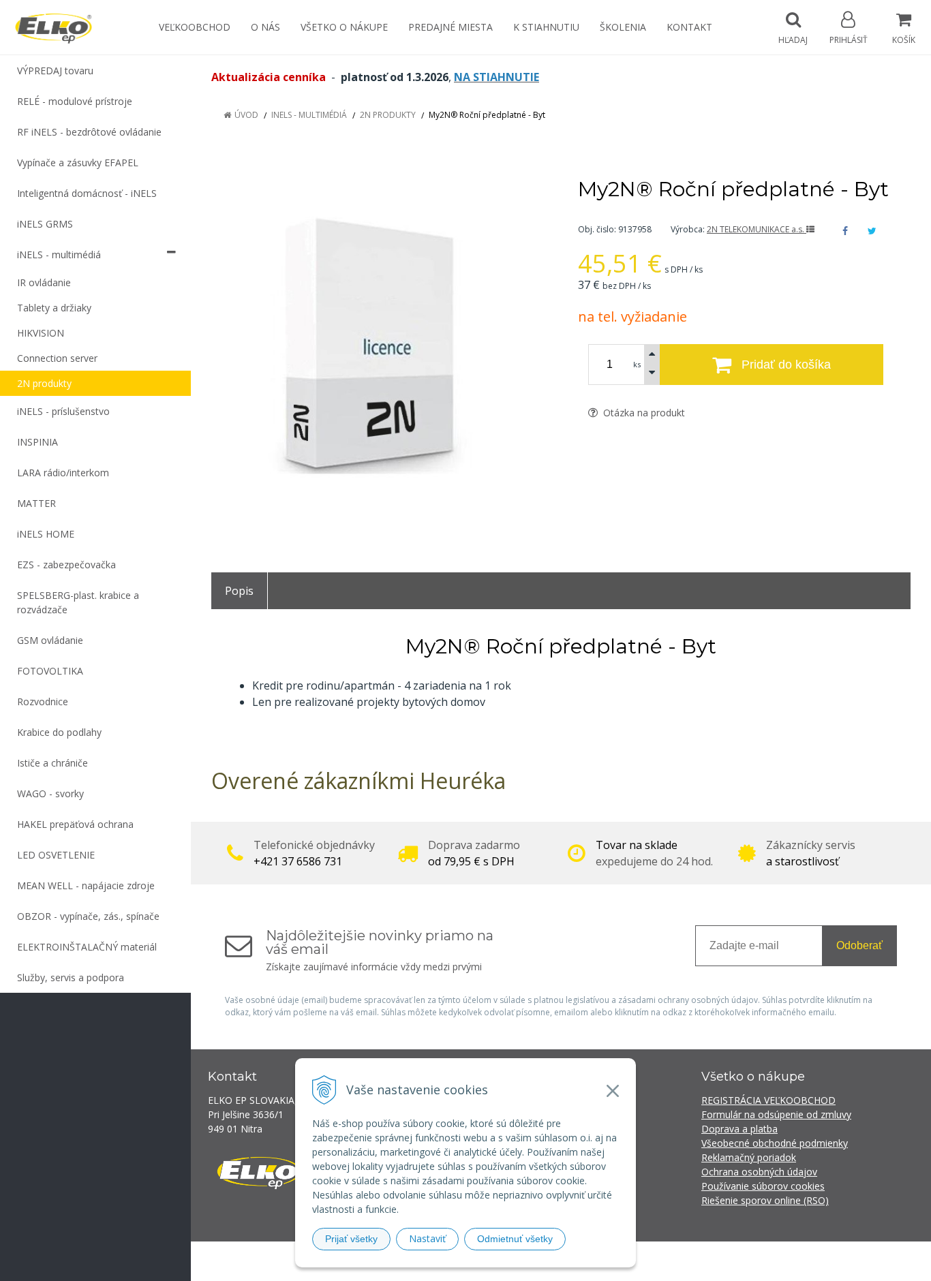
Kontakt (689, 26)
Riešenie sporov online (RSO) (765, 1200)
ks (637, 364)
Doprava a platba (739, 1128)
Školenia (623, 26)
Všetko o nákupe (344, 26)
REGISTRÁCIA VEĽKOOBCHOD (768, 1100)
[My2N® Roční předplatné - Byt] (377, 351)
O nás (265, 26)
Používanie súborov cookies (763, 1185)
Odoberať (859, 945)
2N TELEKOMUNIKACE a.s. (756, 229)
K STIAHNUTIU (546, 26)
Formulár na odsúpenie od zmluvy (776, 1114)
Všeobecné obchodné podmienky (774, 1143)
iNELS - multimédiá (309, 115)
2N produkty (388, 115)
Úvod (246, 115)
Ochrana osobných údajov (759, 1171)
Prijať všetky (351, 1238)
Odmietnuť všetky (515, 1238)
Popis (239, 590)
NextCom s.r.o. (710, 1261)
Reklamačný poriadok (748, 1157)
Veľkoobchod (194, 26)
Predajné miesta (450, 26)
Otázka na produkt (642, 412)
